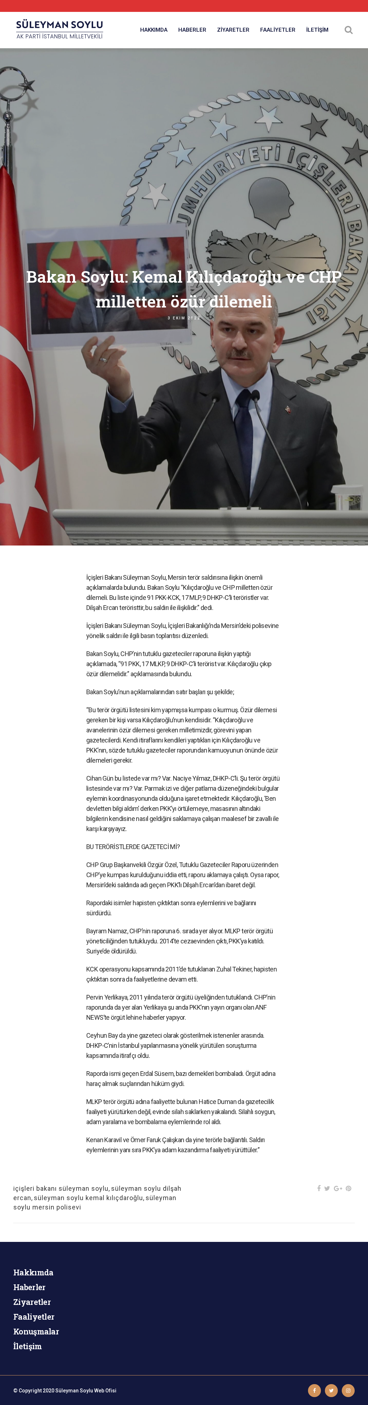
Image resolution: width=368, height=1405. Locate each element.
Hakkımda (33, 1272)
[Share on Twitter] (327, 1188)
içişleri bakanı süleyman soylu (61, 1188)
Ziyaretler (32, 1302)
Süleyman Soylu (74, 1390)
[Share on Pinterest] (348, 1188)
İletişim (27, 1346)
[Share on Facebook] (319, 1188)
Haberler (29, 1287)
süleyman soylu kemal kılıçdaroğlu (88, 1198)
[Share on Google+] (338, 1188)
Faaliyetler (33, 1316)
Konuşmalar (36, 1331)
